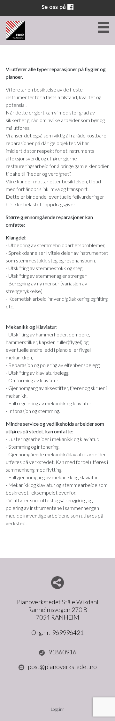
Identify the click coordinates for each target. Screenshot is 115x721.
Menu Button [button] (103, 27)
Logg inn (58, 709)
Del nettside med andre (57, 582)
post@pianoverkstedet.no (62, 666)
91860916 (62, 652)
